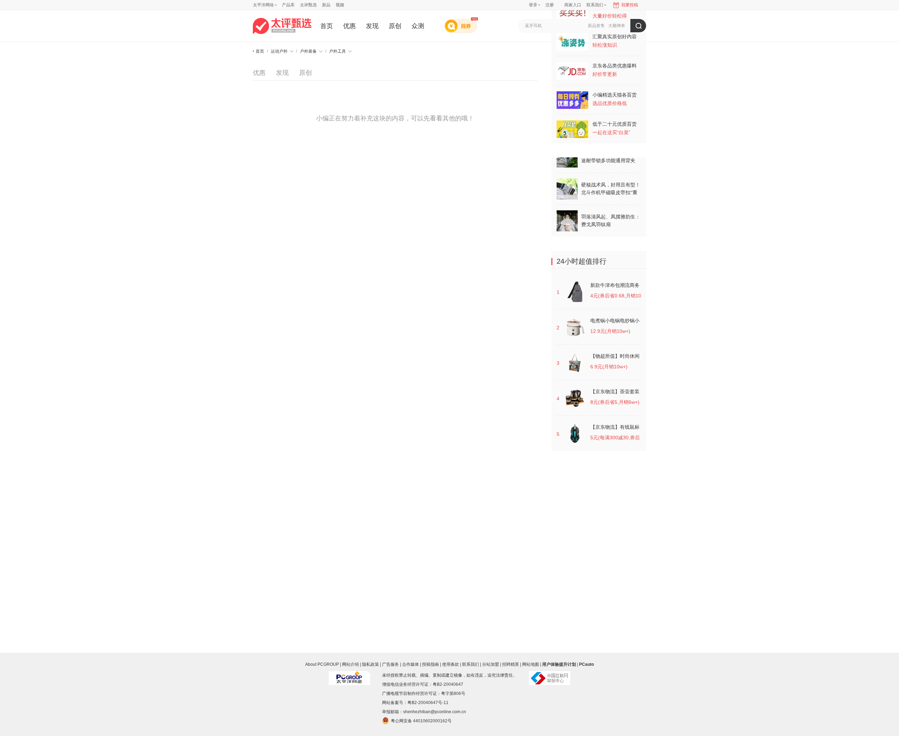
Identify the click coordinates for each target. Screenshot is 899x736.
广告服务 (390, 664)
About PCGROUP (322, 664)
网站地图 (530, 664)
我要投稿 (629, 4)
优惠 (349, 25)
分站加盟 (490, 664)
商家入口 (572, 4)
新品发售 (596, 25)
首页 (326, 25)
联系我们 (470, 664)
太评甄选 (308, 4)
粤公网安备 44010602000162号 (421, 720)
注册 (549, 4)
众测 (418, 25)
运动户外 (279, 51)
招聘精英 (510, 664)
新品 (326, 4)
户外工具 (337, 51)
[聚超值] (282, 26)
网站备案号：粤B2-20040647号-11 (415, 702)
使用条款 (450, 664)
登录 (533, 4)
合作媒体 (410, 664)
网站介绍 (350, 664)
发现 (372, 25)
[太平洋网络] (349, 675)
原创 (395, 25)
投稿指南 (430, 664)
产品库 (288, 4)
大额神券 (616, 25)
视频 (340, 4)
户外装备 (308, 51)
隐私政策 (370, 664)
